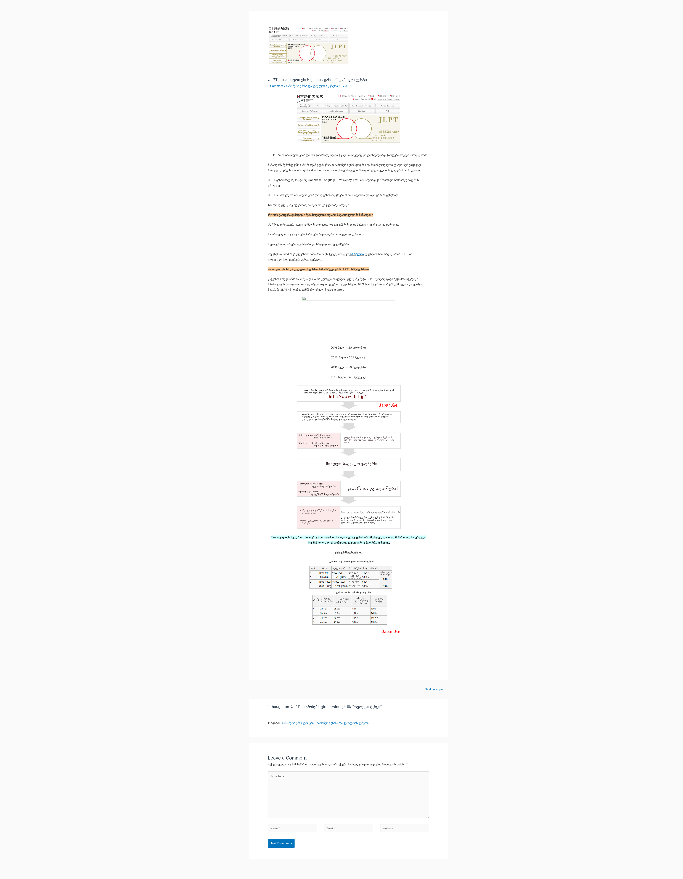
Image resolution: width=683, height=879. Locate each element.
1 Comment (275, 86)
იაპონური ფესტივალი (349, 8)
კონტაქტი (375, 8)
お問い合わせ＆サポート (401, 8)
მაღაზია (324, 8)
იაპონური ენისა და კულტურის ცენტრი (312, 86)
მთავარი (278, 8)
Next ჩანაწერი (436, 689)
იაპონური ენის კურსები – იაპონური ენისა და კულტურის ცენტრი (325, 723)
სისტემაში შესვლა (434, 8)
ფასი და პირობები (301, 8)
